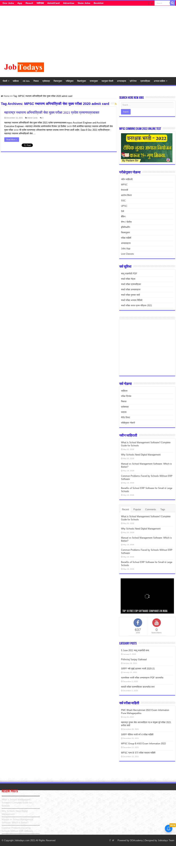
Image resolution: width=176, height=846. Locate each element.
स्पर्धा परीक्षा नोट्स (128, 279)
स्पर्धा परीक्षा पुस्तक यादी (130, 295)
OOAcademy (136, 840)
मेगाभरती (124, 190)
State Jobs (84, 3)
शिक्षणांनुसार (81, 81)
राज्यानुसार (94, 81)
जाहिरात (16, 81)
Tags (162, 509)
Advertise (68, 3)
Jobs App (125, 248)
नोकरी (5, 81)
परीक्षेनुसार (69, 81)
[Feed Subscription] (116, 104)
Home (6, 96)
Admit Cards (32, 118)
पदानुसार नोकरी (107, 81)
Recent (125, 509)
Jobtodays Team (166, 840)
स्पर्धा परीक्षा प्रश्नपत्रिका (131, 284)
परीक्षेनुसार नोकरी (128, 422)
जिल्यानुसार (58, 81)
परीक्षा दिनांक (126, 396)
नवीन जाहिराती (127, 179)
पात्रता (123, 412)
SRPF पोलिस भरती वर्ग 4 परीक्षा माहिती (137, 734)
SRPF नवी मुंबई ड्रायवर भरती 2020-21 (138, 668)
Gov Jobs (8, 3)
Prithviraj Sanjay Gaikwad (134, 659)
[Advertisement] (88, 35)
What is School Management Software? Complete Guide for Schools (17, 802)
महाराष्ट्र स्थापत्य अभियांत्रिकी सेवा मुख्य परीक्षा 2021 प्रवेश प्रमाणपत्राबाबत (51, 112)
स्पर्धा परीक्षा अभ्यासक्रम (130, 289)
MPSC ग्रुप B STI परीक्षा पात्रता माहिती (138, 752)
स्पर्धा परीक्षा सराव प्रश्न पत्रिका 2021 (136, 305)
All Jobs (26, 81)
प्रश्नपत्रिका (145, 81)
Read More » (11, 139)
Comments (150, 509)
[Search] (172, 3)
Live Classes (127, 254)
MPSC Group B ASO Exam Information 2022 (143, 743)
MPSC (124, 184)
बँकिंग (123, 216)
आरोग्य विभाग (126, 195)
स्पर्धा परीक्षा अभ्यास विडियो (131, 300)
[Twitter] (151, 3)
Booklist (98, 3)
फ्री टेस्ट (133, 81)
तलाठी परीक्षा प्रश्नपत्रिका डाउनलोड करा (138, 686)
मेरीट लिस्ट (125, 417)
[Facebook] (149, 3)
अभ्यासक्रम (121, 81)
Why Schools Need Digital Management (141, 454)
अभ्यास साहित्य (159, 81)
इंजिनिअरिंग (125, 227)
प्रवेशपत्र (46, 81)
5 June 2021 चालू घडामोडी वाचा (135, 650)
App (19, 3)
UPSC (124, 206)
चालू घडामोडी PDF (129, 273)
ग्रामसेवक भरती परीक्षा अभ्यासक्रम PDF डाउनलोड (142, 677)
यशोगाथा (40, 3)
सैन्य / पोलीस (126, 222)
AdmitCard (53, 3)
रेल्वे (122, 211)
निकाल (36, 81)
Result (29, 3)
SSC (123, 200)
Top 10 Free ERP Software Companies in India (144, 611)
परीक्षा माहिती (126, 238)
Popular (137, 509)
